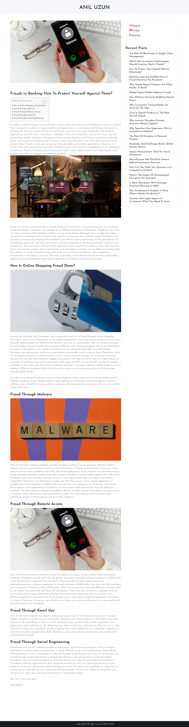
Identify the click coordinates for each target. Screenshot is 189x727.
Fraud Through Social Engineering (29, 118)
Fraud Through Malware (24, 109)
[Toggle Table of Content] (43, 101)
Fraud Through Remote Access (27, 112)
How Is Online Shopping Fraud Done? (29, 105)
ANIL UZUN (108, 724)
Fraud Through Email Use (25, 115)
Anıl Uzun (94, 7)
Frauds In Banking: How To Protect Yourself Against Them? (61, 93)
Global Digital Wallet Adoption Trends (150, 92)
